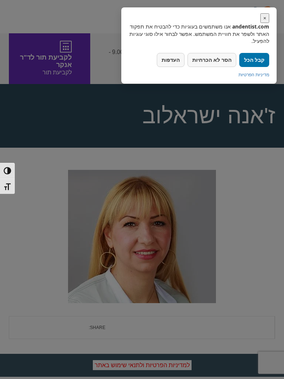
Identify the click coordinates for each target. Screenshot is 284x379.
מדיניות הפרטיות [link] (254, 74)
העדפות (171, 59)
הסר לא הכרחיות (211, 59)
